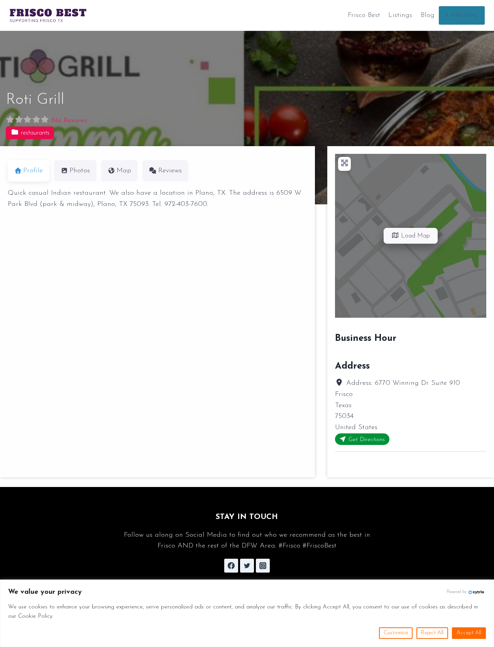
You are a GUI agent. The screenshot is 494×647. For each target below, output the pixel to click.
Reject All (432, 633)
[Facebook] (231, 566)
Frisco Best (364, 15)
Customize (396, 633)
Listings (400, 15)
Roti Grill (35, 100)
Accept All (469, 633)
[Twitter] (247, 566)
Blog (428, 15)
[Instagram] (263, 566)
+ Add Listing (461, 15)
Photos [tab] (79, 170)
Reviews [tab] (170, 170)
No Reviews (69, 120)
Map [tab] (124, 170)
